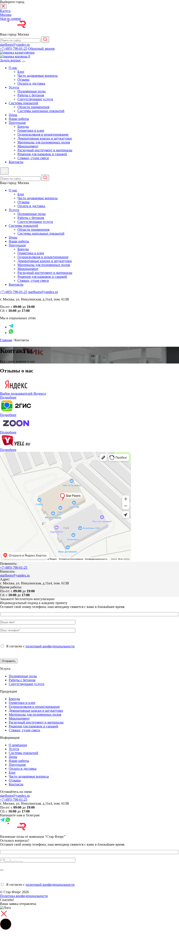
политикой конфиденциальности (50, 646)
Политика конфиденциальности (24, 896)
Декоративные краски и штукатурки (44, 138)
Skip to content (10, 18)
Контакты (16, 162)
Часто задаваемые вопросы (37, 75)
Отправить (9, 661)
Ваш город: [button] (14, 34)
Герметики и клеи (30, 130)
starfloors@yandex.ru (15, 44)
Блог (20, 71)
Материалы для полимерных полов (43, 142)
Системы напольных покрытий (40, 111)
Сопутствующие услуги (35, 99)
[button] (5, 924)
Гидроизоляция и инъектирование (43, 134)
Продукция (17, 123)
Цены (13, 115)
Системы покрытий (23, 103)
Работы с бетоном (30, 95)
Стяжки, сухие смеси (33, 158)
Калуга (5, 11)
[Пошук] (45, 39)
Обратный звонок (41, 48)
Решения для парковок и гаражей (42, 154)
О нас (13, 68)
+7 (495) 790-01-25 (13, 48)
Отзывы (23, 79)
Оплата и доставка (31, 83)
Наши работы (19, 119)
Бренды (23, 126)
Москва (5, 15)
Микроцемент (27, 146)
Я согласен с (39, 646)
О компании (18, 745)
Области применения (33, 107)
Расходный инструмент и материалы (44, 150)
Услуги (14, 87)
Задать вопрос (10, 60)
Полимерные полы (31, 91)
